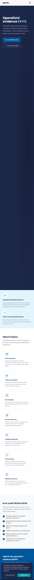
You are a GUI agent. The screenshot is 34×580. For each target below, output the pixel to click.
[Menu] (30, 3)
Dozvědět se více (12, 40)
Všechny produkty (13, 46)
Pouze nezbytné (10, 575)
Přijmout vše (24, 575)
